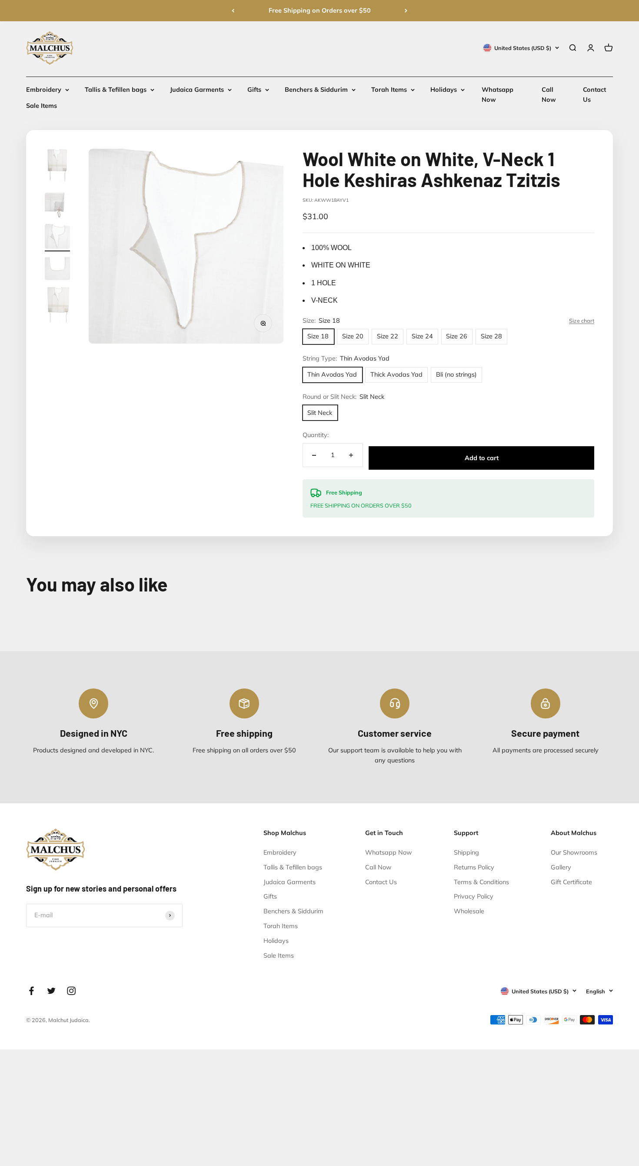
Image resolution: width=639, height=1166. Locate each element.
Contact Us (381, 882)
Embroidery (43, 90)
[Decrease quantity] (314, 455)
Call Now (378, 867)
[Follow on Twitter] (51, 991)
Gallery (561, 867)
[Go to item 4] (57, 269)
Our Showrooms (574, 852)
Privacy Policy (473, 896)
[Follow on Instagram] (71, 991)
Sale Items (41, 106)
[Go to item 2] (57, 206)
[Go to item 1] (57, 169)
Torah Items (389, 90)
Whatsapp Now (388, 852)
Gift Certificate (571, 882)
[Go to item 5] (57, 307)
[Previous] (233, 11)
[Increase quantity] (351, 455)
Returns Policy (474, 867)
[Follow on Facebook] (31, 991)
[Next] (406, 11)
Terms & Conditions (481, 882)
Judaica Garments (197, 90)
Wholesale (469, 911)
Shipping (466, 852)
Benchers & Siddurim (316, 90)
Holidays (443, 90)
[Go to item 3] (57, 237)
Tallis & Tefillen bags (115, 90)
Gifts (254, 90)
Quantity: (316, 435)
